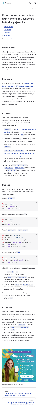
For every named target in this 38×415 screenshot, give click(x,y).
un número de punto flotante (20, 156)
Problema (7, 30)
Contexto (7, 33)
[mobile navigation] (35, 3)
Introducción (8, 27)
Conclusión (8, 38)
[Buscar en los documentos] (30, 2)
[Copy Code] (35, 204)
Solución (7, 35)
